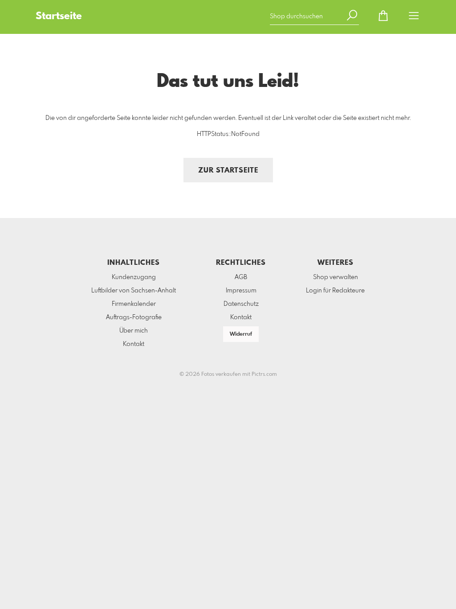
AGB (241, 277)
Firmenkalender (134, 304)
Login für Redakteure (335, 291)
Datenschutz (241, 304)
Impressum (241, 291)
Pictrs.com (264, 374)
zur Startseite (228, 170)
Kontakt (133, 344)
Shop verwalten (335, 277)
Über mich (133, 331)
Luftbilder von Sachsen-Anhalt (133, 291)
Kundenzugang (134, 277)
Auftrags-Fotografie (134, 317)
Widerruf (241, 334)
